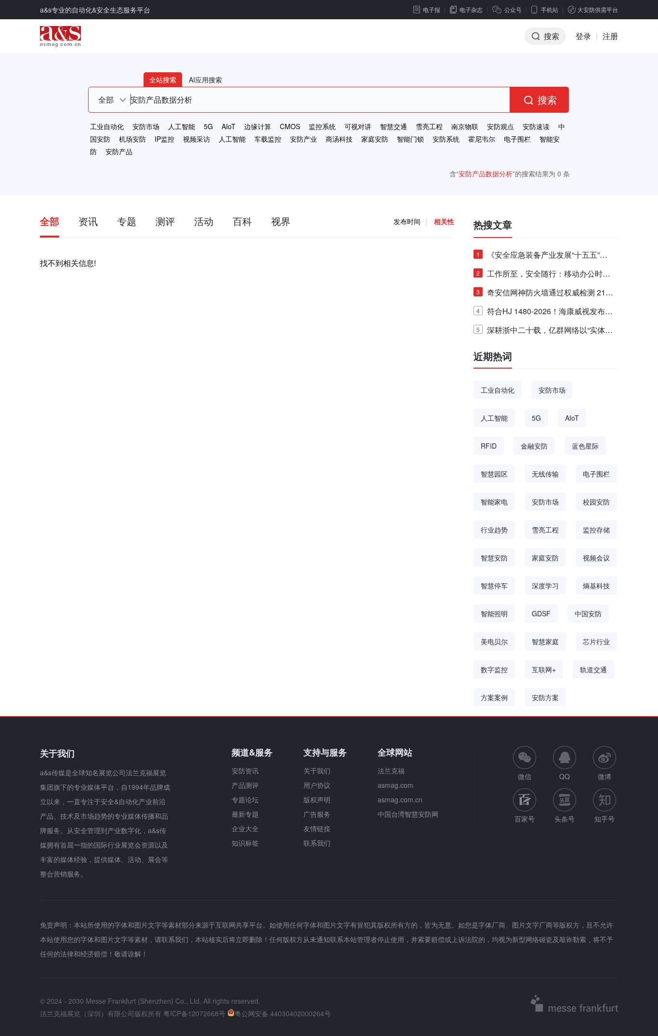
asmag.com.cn (400, 799)
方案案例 (494, 697)
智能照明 (494, 613)
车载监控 (267, 139)
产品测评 (245, 785)
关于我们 (316, 770)
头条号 (564, 818)
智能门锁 (410, 139)
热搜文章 (493, 224)
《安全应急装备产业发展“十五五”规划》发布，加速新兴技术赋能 (541, 256)
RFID (489, 446)
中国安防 (588, 613)
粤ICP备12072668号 (194, 1013)
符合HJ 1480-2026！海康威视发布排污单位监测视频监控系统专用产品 (544, 312)
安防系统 (446, 139)
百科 (242, 221)
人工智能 (181, 126)
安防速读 (536, 126)
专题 (126, 221)
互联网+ (544, 669)
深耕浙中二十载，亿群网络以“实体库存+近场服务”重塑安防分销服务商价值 (544, 331)
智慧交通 (393, 126)
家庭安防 (374, 139)
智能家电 (494, 501)
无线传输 (545, 473)
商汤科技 (339, 139)
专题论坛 (245, 799)
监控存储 (596, 529)
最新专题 (245, 814)
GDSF (541, 613)
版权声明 (316, 799)
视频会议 (596, 557)
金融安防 (534, 446)
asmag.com (395, 785)
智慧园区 (494, 473)
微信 (524, 763)
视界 (280, 221)
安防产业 (303, 139)
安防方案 (545, 697)
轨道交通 (593, 669)
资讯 (88, 221)
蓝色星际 (585, 446)
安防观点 (500, 126)
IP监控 (164, 139)
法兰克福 (391, 770)
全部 (49, 221)
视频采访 (196, 139)
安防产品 (118, 151)
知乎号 (604, 818)
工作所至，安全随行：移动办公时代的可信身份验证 (543, 275)
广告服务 (316, 814)
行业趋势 (494, 529)
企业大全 (245, 828)
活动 (203, 221)
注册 (610, 35)
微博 (604, 776)
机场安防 (132, 139)
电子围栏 (517, 139)
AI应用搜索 (205, 79)
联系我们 (316, 843)
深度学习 (545, 585)
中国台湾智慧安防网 (408, 814)
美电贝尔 (494, 641)
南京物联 (464, 126)
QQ (564, 776)
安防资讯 (245, 770)
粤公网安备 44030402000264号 (283, 1013)
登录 (583, 35)
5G (208, 126)
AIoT (229, 126)
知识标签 (245, 843)
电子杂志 (471, 9)
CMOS (290, 126)
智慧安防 (494, 557)
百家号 (524, 818)
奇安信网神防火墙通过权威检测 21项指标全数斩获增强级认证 (544, 294)
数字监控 (494, 669)
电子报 (431, 9)
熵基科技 (596, 585)
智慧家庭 (545, 641)
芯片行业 (596, 641)
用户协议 (316, 785)
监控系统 (322, 126)
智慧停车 (494, 585)
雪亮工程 (429, 126)
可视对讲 (357, 126)
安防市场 (145, 126)
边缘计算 (257, 126)
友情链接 (316, 828)
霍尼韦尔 (481, 139)
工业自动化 (107, 126)
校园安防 (596, 501)
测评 (165, 221)
